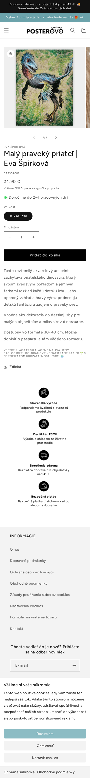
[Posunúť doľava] (34, 137)
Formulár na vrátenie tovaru (33, 617)
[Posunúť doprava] (56, 137)
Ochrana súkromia (19, 772)
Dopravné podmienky (28, 561)
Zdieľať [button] (15, 367)
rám (45, 339)
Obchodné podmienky (56, 772)
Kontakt (16, 629)
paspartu (29, 339)
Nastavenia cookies (26, 606)
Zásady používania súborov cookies (40, 595)
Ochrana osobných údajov (32, 572)
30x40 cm (18, 216)
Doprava (26, 188)
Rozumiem (45, 734)
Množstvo (11, 227)
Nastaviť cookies (45, 758)
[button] (6, 30)
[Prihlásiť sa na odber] (74, 665)
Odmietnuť (45, 746)
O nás (15, 549)
